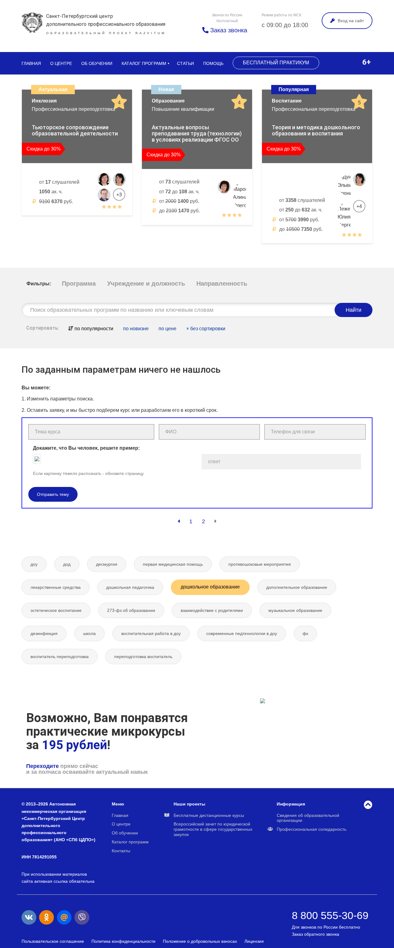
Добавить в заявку (56, 221)
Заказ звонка (227, 30)
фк (305, 633)
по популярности (93, 328)
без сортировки (205, 328)
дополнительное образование (296, 587)
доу (34, 564)
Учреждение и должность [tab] (146, 283)
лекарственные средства (55, 587)
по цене (167, 328)
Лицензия (254, 941)
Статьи (185, 63)
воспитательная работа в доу (151, 633)
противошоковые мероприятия (259, 564)
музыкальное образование (295, 610)
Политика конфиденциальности (123, 941)
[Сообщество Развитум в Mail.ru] (64, 917)
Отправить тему (53, 494)
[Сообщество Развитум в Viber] (81, 917)
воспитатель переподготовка (59, 656)
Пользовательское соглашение (53, 941)
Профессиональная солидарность (311, 829)
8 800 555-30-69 (330, 915)
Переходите (42, 766)
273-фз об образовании (131, 610)
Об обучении (96, 63)
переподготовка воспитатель (143, 656)
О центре (61, 63)
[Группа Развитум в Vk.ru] (29, 917)
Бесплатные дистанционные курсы (209, 815)
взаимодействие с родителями (212, 610)
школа (89, 633)
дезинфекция (44, 633)
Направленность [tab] (221, 283)
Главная (31, 63)
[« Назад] (179, 521)
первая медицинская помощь (173, 564)
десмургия (106, 564)
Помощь (213, 63)
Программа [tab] (79, 283)
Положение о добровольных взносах (200, 941)
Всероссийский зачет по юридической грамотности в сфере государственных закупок (213, 829)
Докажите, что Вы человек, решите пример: (86, 448)
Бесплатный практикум (276, 62)
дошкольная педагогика (130, 587)
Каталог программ (144, 63)
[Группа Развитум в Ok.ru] (46, 917)
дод (66, 564)
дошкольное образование (210, 586)
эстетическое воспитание (56, 610)
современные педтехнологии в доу (241, 633)
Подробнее (104, 221)
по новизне (136, 328)
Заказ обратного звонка (315, 934)
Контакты (121, 850)
